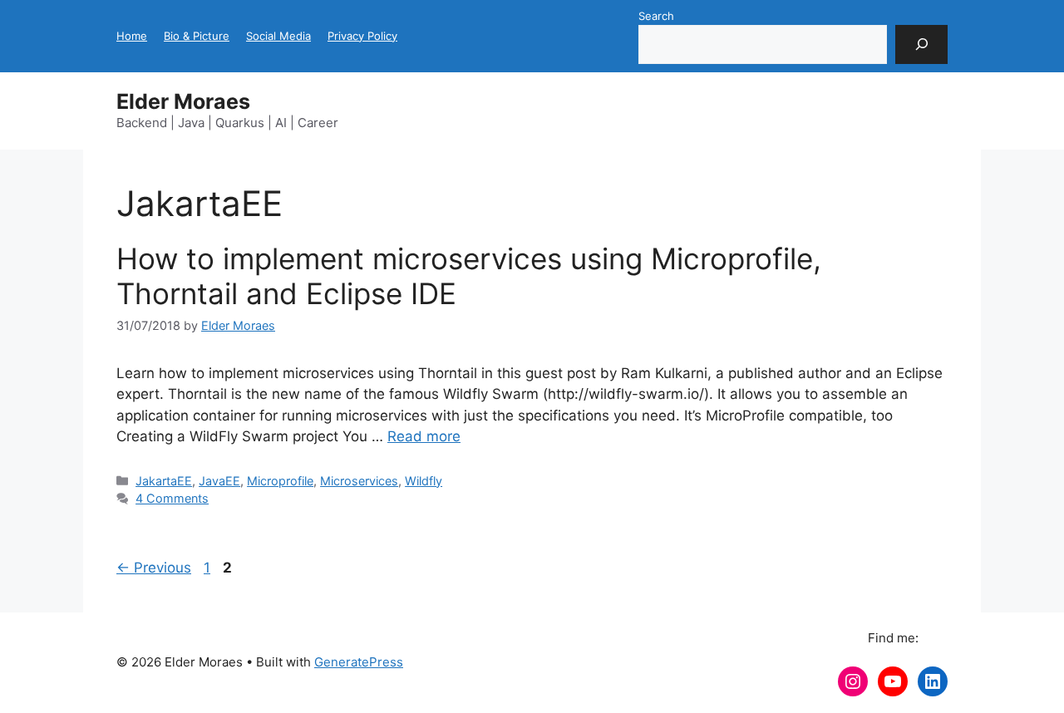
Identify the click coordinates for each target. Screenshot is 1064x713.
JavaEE (219, 481)
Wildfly (423, 481)
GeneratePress (358, 662)
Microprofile (280, 481)
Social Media (278, 35)
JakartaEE (163, 481)
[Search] (921, 45)
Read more (424, 436)
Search (656, 15)
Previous (153, 567)
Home (131, 35)
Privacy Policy (362, 35)
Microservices (359, 481)
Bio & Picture (196, 35)
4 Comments (172, 498)
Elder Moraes (183, 101)
